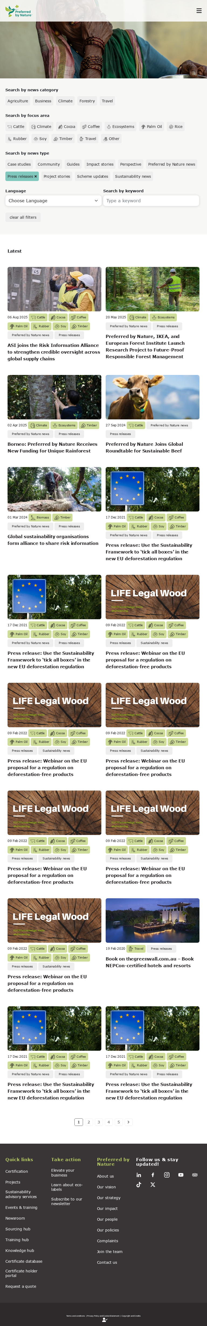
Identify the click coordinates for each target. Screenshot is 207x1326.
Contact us (107, 1262)
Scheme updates (92, 176)
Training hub (17, 1239)
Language (15, 191)
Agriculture (18, 101)
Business (43, 101)
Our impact (107, 1208)
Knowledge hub (19, 1250)
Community (49, 164)
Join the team (110, 1251)
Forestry (87, 101)
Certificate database (23, 1261)
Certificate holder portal (21, 1273)
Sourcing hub (17, 1229)
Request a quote (20, 1286)
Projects (12, 1182)
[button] (25, 1160)
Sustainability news (133, 176)
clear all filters (23, 217)
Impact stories (100, 164)
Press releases (20, 176)
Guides (73, 164)
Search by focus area (27, 115)
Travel (107, 101)
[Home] (21, 11)
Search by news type (27, 153)
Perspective (130, 164)
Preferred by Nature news (171, 164)
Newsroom (15, 1218)
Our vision (106, 1187)
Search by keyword (123, 191)
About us (105, 1176)
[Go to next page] (129, 1122)
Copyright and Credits (131, 1316)
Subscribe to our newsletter (66, 1201)
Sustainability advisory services (21, 1194)
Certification (16, 1171)
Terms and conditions (75, 1316)
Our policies (108, 1230)
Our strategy (108, 1197)
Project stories (57, 176)
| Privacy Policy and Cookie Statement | (103, 1316)
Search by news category (31, 90)
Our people (107, 1219)
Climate (65, 101)
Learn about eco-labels (67, 1187)
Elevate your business (62, 1172)
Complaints (107, 1240)
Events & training (21, 1207)
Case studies (19, 164)
